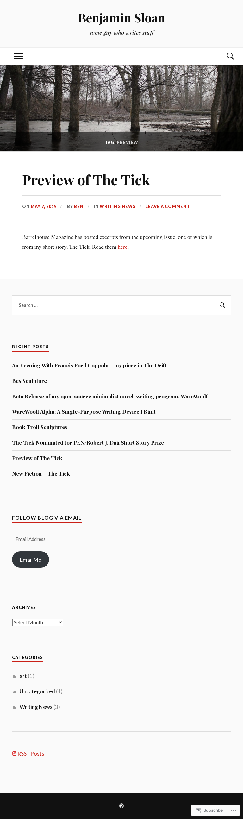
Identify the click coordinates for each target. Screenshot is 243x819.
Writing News (118, 206)
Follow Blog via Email (47, 518)
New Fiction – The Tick (41, 473)
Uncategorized (37, 691)
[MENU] (18, 56)
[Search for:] (121, 305)
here (123, 246)
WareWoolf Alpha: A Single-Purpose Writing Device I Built (84, 411)
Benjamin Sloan (121, 17)
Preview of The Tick (86, 179)
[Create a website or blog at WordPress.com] (121, 806)
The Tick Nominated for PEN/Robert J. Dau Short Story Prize (88, 442)
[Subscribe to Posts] (14, 753)
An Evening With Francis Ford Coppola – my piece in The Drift (89, 365)
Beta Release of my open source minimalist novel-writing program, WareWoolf (110, 396)
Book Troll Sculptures (39, 426)
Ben (79, 206)
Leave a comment (168, 206)
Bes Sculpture (29, 380)
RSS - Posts (30, 753)
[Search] (224, 56)
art (23, 675)
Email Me (30, 559)
